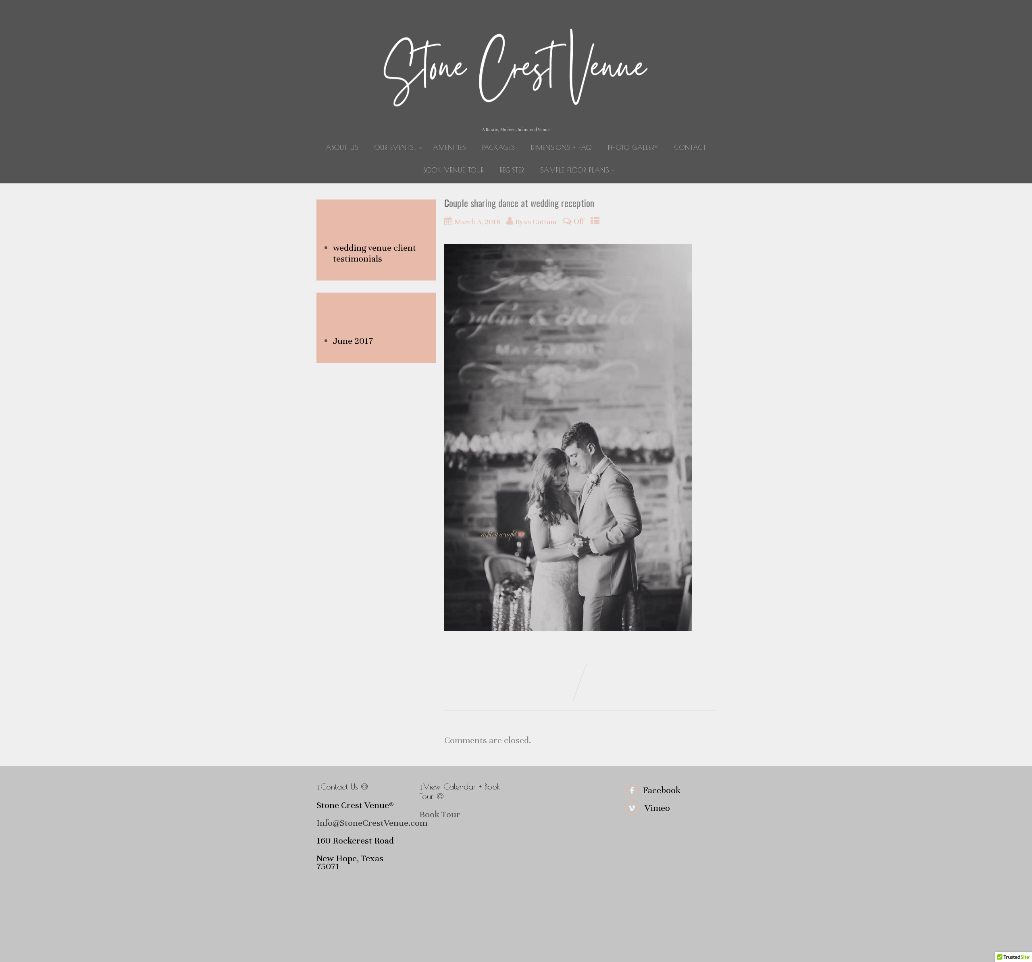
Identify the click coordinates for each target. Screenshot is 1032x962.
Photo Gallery (633, 147)
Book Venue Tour (453, 170)
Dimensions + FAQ (561, 147)
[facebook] (632, 790)
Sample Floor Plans (574, 170)
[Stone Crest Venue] (516, 121)
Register (512, 170)
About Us (342, 147)
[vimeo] (632, 808)
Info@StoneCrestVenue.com (371, 822)
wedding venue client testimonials (374, 253)
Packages (498, 147)
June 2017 (353, 340)
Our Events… (396, 147)
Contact (690, 147)
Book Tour (439, 814)
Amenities (449, 147)
